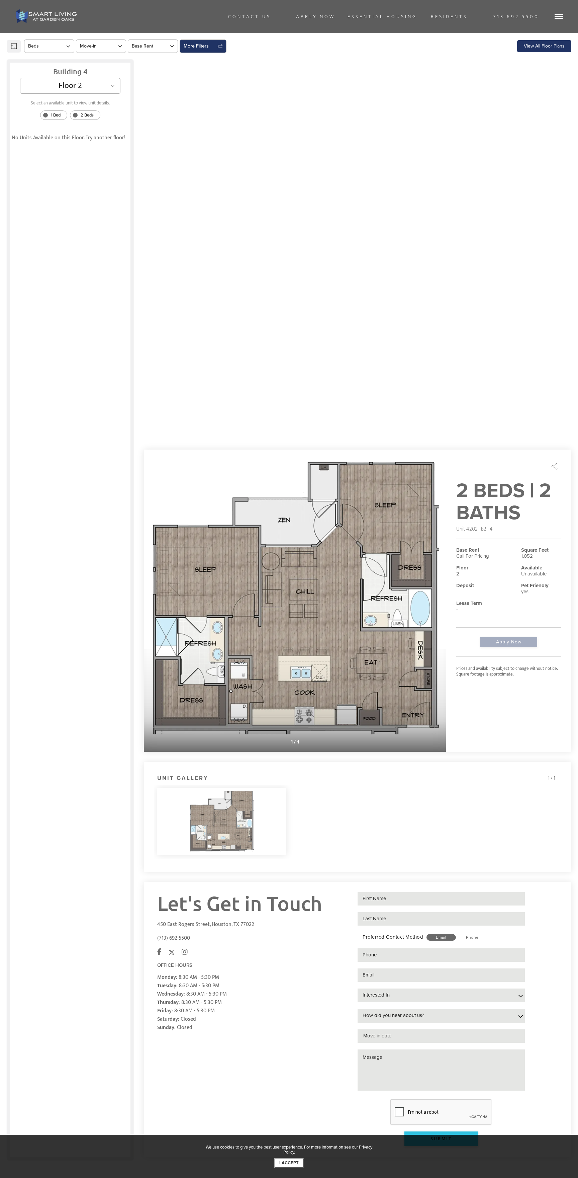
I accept (289, 1163)
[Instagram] (185, 952)
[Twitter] (171, 952)
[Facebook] (159, 952)
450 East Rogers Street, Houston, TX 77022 (205, 924)
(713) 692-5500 (173, 938)
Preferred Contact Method (393, 937)
